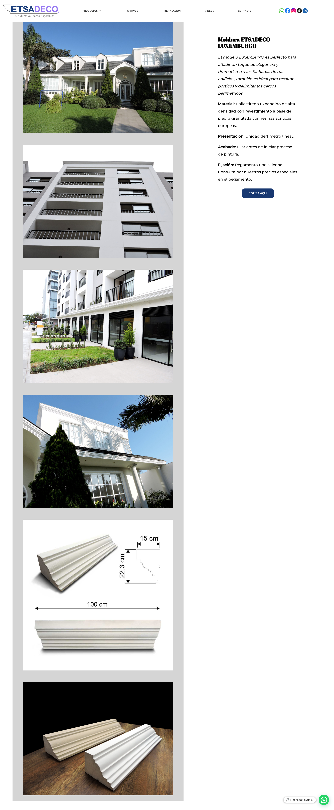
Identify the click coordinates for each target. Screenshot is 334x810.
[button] (324, 800)
